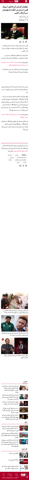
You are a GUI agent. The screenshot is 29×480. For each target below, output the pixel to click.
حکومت (10, 160)
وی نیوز (18, 162)
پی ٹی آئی (11, 157)
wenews (24, 155)
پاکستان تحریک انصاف (21, 157)
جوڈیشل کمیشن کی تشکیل (20, 160)
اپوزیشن (16, 155)
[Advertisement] (14, 80)
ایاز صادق (10, 155)
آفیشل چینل (17, 151)
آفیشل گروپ (24, 151)
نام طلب (24, 162)
